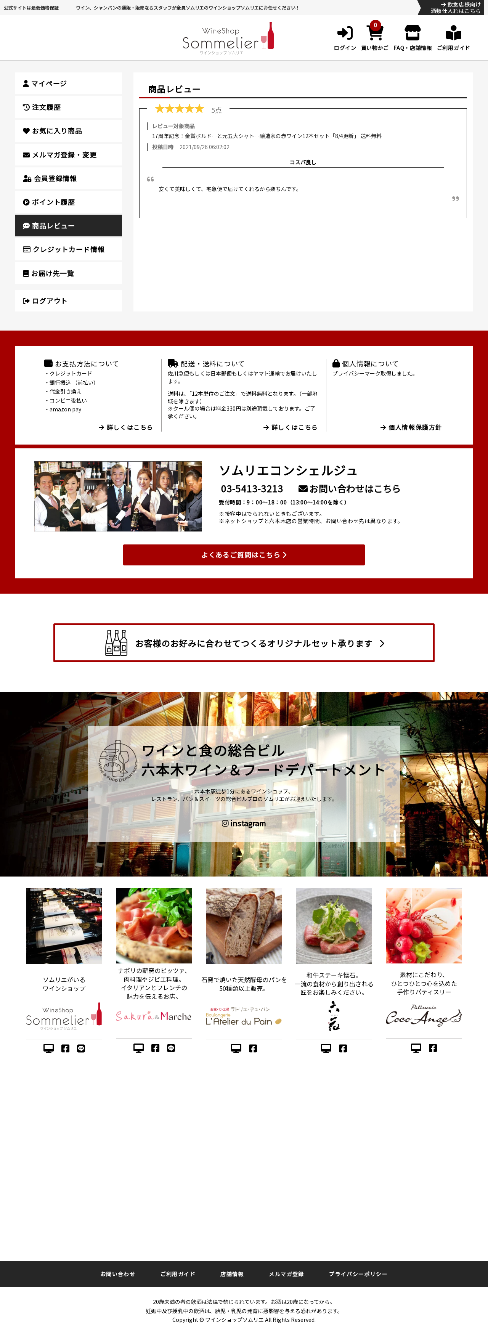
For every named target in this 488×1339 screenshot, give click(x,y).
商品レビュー (52, 225)
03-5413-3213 (252, 488)
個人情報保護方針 (414, 427)
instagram (247, 823)
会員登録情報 (54, 178)
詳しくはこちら (129, 427)
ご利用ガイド (178, 1274)
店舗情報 (232, 1274)
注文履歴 (45, 107)
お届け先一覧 (51, 273)
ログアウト (49, 300)
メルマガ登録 (286, 1274)
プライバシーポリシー (358, 1274)
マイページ (48, 83)
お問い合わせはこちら (354, 488)
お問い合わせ (117, 1274)
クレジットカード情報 (68, 249)
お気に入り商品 (56, 130)
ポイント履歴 (52, 202)
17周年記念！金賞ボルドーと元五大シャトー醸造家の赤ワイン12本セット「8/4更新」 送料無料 (267, 136)
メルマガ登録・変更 (63, 154)
